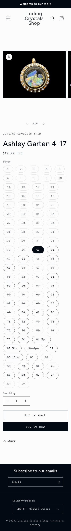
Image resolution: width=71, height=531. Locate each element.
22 (55, 206)
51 (11, 277)
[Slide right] (44, 123)
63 (9, 303)
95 (52, 375)
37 (40, 241)
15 (11, 197)
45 (40, 259)
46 (52, 258)
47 (9, 267)
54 (52, 276)
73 (40, 322)
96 (11, 385)
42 (52, 249)
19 (11, 206)
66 (52, 303)
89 (23, 366)
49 (40, 268)
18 (55, 197)
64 (25, 304)
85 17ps (13, 357)
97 (25, 385)
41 (38, 249)
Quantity (9, 393)
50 (55, 268)
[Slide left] (27, 123)
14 (55, 187)
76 (23, 330)
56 (23, 285)
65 (40, 304)
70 (52, 312)
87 (48, 358)
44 (23, 258)
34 (55, 232)
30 (55, 223)
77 (40, 331)
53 (40, 277)
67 (11, 313)
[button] (8, 18)
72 (23, 321)
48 (25, 268)
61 (40, 295)
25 (40, 214)
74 (52, 321)
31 (11, 232)
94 (38, 375)
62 (52, 294)
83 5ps (36, 349)
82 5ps (12, 348)
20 (25, 206)
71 (9, 321)
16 (25, 197)
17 (40, 197)
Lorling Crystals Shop (33, 521)
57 (40, 286)
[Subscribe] (58, 482)
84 (51, 348)
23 (11, 214)
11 (11, 187)
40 (25, 250)
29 (40, 223)
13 (40, 187)
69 (38, 312)
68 (23, 312)
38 (55, 241)
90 (38, 366)
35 (11, 241)
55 (9, 285)
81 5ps (41, 339)
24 (25, 214)
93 (23, 375)
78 (55, 331)
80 (23, 339)
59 (11, 295)
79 (9, 339)
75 (9, 330)
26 (55, 214)
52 (25, 277)
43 (11, 259)
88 (11, 367)
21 (40, 206)
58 (55, 286)
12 (25, 187)
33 (40, 232)
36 (25, 241)
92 (9, 375)
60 (25, 295)
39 (11, 250)
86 (32, 357)
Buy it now (35, 426)
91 (55, 367)
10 (62, 179)
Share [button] (12, 440)
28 (25, 223)
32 (25, 232)
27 (11, 223)
